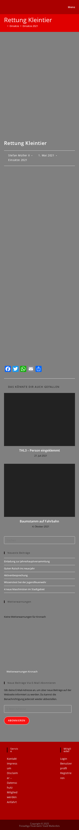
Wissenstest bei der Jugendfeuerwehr (25, 582)
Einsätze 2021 (30, 26)
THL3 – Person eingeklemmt (39, 450)
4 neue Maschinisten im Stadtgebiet (24, 589)
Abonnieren (16, 720)
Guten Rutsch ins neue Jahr (19, 568)
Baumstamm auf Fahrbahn (39, 521)
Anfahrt (12, 802)
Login (63, 758)
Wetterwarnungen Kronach (22, 671)
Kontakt (12, 758)
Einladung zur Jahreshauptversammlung (27, 561)
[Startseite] (5, 26)
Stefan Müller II (19, 155)
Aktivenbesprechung (16, 575)
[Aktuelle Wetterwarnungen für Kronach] (27, 646)
